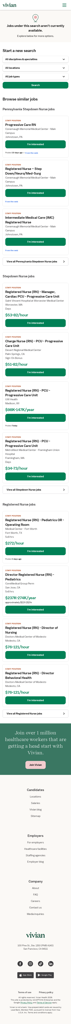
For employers (35, 842)
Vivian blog (36, 809)
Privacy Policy (26, 1002)
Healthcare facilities (35, 849)
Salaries (35, 803)
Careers (35, 901)
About (35, 888)
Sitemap (35, 816)
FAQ (35, 894)
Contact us (35, 907)
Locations (35, 796)
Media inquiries (35, 914)
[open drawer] (64, 5)
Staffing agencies (35, 855)
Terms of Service (44, 1002)
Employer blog (35, 861)
